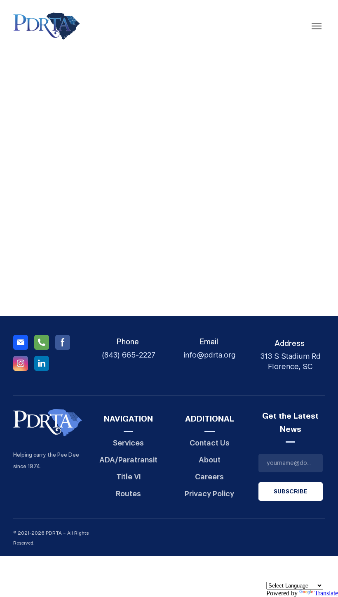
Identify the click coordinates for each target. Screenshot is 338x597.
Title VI (128, 476)
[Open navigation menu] (316, 26)
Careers (209, 476)
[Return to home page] (46, 26)
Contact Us (210, 442)
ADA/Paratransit (128, 459)
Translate (326, 593)
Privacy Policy (209, 493)
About (210, 459)
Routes (128, 493)
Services (128, 442)
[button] (20, 342)
